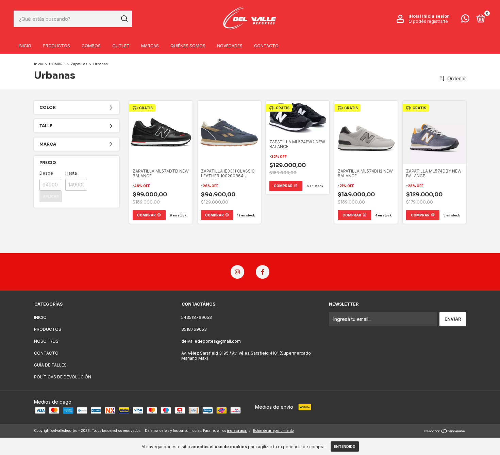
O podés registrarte (428, 21)
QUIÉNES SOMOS (187, 45)
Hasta (71, 173)
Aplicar (51, 196)
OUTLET (121, 45)
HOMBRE (57, 64)
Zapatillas (79, 64)
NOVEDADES (230, 45)
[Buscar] (124, 19)
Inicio (38, 64)
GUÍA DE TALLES (50, 365)
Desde (46, 173)
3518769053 (194, 329)
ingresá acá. (237, 430)
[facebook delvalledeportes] (262, 272)
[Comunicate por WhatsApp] (465, 20)
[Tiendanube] (444, 431)
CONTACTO (266, 45)
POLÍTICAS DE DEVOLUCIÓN (62, 376)
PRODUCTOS (56, 45)
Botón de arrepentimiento (273, 430)
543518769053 (196, 317)
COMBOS (91, 45)
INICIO (25, 45)
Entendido (344, 446)
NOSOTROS (46, 341)
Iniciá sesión (436, 16)
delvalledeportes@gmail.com (211, 341)
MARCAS (150, 45)
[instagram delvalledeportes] (237, 272)
